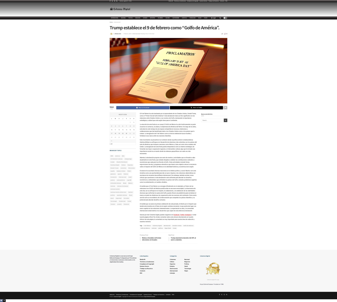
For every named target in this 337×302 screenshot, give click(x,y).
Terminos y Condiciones (180, 1)
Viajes (205, 18)
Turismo (113, 204)
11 (115, 129)
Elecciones (131, 168)
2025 (112, 156)
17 (111, 133)
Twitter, (182, 215)
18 (115, 133)
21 (126, 133)
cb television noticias (116, 159)
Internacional (114, 18)
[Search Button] (220, 17)
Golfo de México (145, 228)
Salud (199, 18)
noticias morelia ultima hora (118, 192)
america (117, 156)
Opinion (130, 192)
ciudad (112, 162)
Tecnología (192, 18)
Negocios (137, 18)
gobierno (113, 174)
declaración (167, 225)
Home (111, 22)
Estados (145, 18)
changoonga (128, 159)
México (130, 183)
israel (130, 177)
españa (113, 171)
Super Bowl (168, 228)
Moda (124, 183)
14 (126, 129)
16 (133, 129)
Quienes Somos (203, 1)
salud (112, 198)
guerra (119, 174)
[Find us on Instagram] (114, 1)
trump (174, 228)
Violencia (126, 204)
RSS (226, 1)
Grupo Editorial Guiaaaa (149, 296)
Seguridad (118, 198)
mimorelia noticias (116, 183)
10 (111, 129)
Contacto (222, 1)
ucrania (119, 204)
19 (119, 133)
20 (122, 133)
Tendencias (122, 201)
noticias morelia (115, 189)
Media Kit (171, 1)
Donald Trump (114, 168)
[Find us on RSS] (116, 1)
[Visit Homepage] (120, 9)
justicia (113, 180)
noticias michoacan (122, 186)
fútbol (129, 171)
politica (160, 228)
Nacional (123, 18)
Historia (126, 174)
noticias (154, 228)
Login (214, 18)
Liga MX (129, 180)
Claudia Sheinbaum (122, 162)
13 (122, 129)
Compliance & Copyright (192, 1)
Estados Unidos (177, 225)
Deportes (152, 18)
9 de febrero (147, 225)
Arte (123, 156)
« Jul (111, 144)
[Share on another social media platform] (225, 107)
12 (119, 129)
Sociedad (126, 198)
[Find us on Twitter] (112, 1)
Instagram (188, 215)
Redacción (118, 33)
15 (130, 129)
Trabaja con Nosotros (213, 1)
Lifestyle (184, 18)
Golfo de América (188, 225)
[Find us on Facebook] (219, 295)
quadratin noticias (122, 195)
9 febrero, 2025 (127, 33)
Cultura (168, 18)
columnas (160, 18)
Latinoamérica (121, 180)
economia (123, 168)
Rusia (130, 195)
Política (130, 18)
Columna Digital (157, 225)
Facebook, (176, 215)
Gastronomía (175, 18)
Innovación (114, 177)
